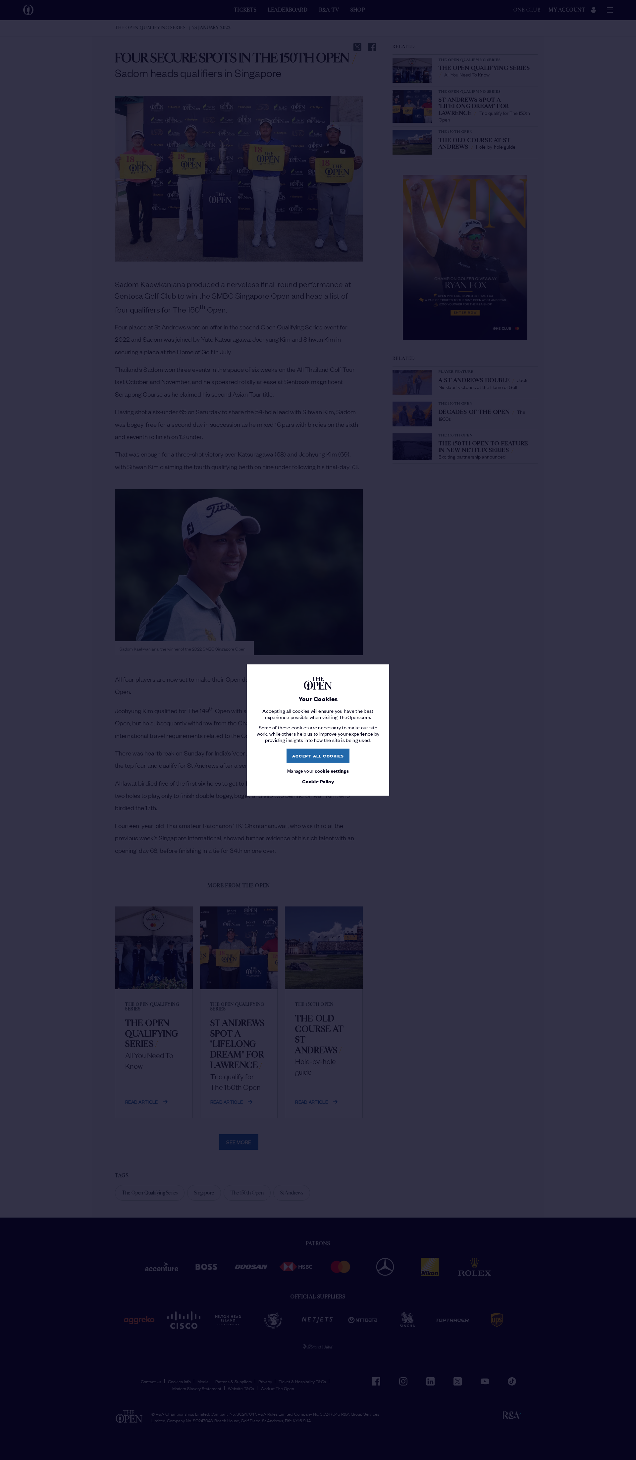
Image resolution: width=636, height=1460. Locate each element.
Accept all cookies (318, 756)
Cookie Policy (318, 781)
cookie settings (332, 770)
